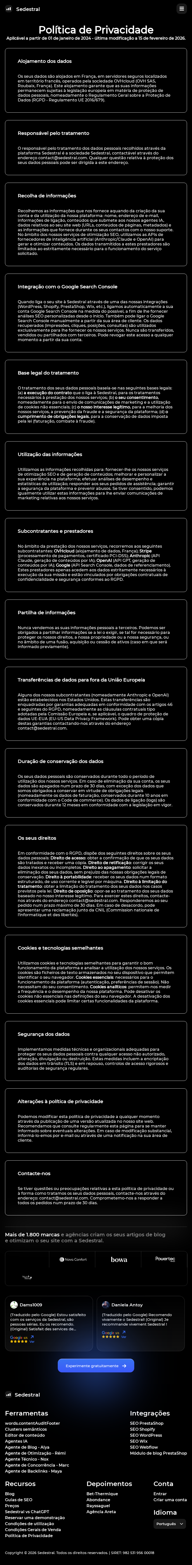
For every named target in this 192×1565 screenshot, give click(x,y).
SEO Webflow (144, 1447)
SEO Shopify (142, 1429)
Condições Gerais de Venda (33, 1529)
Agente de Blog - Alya (27, 1447)
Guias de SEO (18, 1499)
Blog (9, 1493)
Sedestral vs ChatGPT (27, 1511)
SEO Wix (139, 1441)
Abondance (98, 1499)
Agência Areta (101, 1511)
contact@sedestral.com (62, 157)
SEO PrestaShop (147, 1423)
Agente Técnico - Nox (26, 1459)
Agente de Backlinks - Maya (33, 1471)
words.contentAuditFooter (32, 1423)
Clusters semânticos (26, 1429)
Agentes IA (16, 1441)
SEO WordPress (146, 1435)
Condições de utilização (29, 1523)
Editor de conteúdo (25, 1435)
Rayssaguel (98, 1505)
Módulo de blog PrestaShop (158, 1453)
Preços (12, 1505)
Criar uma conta (170, 1499)
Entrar (160, 1493)
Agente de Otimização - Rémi (35, 1453)
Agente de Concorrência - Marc (37, 1465)
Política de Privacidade (29, 1535)
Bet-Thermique (102, 1493)
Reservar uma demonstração (35, 1517)
